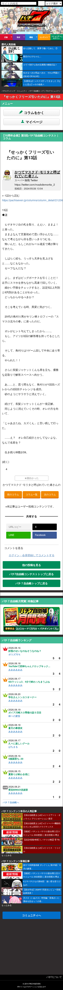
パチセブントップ (8, 91)
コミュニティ (22, 91)
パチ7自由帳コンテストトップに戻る (31, 574)
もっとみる (7, 855)
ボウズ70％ (14, 654)
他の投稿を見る (31, 565)
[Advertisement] (31, 944)
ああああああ (15, 669)
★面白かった (32, 478)
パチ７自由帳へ (11, 802)
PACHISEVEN (34, 983)
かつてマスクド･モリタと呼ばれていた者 (37, 173)
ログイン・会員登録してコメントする (31, 555)
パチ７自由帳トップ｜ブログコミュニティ (44, 91)
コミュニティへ (31, 915)
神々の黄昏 (14, 716)
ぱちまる (13, 746)
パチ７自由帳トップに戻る (31, 583)
